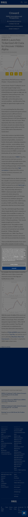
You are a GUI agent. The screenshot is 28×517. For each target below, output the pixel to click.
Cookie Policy (16, 256)
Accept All (14, 268)
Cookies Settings (14, 264)
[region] (14, 258)
